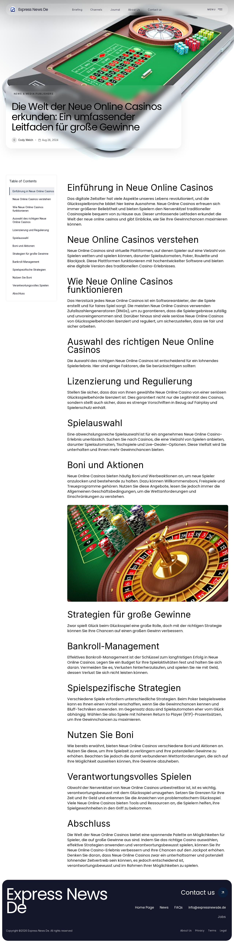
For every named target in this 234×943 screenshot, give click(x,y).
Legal (223, 930)
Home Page (144, 907)
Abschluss (19, 293)
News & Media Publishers (33, 93)
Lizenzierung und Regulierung (31, 230)
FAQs (178, 907)
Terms (212, 930)
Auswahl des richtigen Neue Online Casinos (29, 220)
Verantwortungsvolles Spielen (31, 285)
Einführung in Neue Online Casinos (33, 191)
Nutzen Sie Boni (22, 277)
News (164, 907)
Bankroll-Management (26, 261)
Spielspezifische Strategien (29, 269)
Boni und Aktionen (24, 245)
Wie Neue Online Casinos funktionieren (28, 209)
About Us (186, 930)
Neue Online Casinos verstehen (32, 199)
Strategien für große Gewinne (30, 253)
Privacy (199, 930)
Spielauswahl (20, 237)
